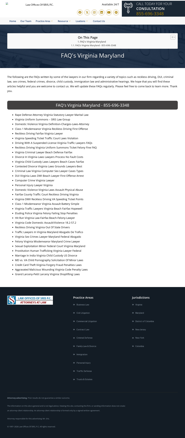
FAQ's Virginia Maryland (93, 41)
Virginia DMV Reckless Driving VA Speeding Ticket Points (49, 199)
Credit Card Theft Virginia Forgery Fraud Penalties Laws (48, 265)
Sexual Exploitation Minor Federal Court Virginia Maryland (50, 246)
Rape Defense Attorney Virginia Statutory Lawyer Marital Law (51, 115)
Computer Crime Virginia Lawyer (34, 180)
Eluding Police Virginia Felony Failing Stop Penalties (46, 213)
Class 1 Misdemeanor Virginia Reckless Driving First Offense (51, 129)
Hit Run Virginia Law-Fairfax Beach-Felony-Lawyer (45, 218)
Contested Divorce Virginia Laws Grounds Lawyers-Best (48, 166)
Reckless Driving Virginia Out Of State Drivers (42, 227)
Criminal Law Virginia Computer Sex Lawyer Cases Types (49, 171)
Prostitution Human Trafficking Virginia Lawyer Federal (48, 250)
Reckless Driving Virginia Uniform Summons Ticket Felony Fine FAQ (56, 147)
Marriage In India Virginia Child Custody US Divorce (46, 255)
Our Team (25, 21)
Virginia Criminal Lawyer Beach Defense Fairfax (43, 152)
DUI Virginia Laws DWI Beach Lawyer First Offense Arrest (49, 175)
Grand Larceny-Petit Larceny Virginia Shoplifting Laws (47, 274)
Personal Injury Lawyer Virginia (34, 185)
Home (12, 21)
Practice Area (43, 21)
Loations (80, 21)
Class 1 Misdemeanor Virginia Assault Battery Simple (47, 204)
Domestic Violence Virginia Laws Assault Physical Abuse (49, 189)
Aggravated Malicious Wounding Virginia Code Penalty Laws (51, 269)
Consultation (150, 8)
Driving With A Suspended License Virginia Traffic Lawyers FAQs (53, 143)
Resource (63, 21)
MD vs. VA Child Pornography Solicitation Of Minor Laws (49, 260)
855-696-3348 (150, 14)
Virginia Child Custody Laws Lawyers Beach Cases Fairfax (49, 161)
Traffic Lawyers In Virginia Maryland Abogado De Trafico (49, 232)
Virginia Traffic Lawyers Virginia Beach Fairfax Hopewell (48, 208)
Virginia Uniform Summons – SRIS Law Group (42, 119)
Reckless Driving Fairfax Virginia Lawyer (39, 133)
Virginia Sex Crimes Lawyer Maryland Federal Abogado (48, 236)
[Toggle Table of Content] (171, 37)
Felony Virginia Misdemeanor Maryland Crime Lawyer (47, 241)
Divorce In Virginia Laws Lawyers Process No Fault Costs (49, 157)
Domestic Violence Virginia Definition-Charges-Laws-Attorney (52, 124)
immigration (81, 81)
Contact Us (99, 21)
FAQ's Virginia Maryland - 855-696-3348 (95, 45)
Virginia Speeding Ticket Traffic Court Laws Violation (46, 138)
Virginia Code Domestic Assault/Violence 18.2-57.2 (45, 222)
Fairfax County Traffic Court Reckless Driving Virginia (47, 194)
